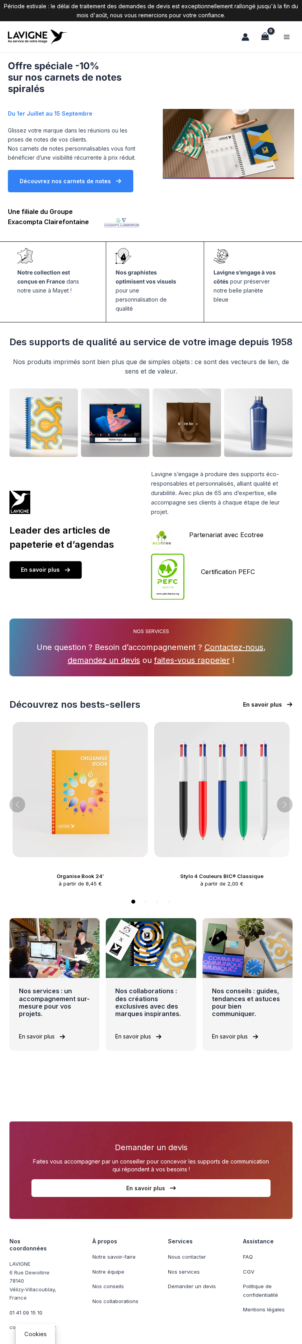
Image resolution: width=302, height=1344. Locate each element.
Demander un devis (192, 1286)
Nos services (184, 1272)
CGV (248, 1272)
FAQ (248, 1257)
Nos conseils (108, 1286)
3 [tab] (157, 901)
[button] (70, 181)
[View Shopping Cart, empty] (265, 36)
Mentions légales (264, 1309)
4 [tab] (169, 901)
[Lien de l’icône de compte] (245, 37)
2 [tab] (145, 901)
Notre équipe (108, 1272)
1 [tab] (133, 902)
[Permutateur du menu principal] (286, 36)
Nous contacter (187, 1257)
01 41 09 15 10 (25, 1312)
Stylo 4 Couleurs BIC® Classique (221, 876)
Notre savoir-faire (114, 1257)
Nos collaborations (115, 1301)
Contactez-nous (233, 647)
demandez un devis (104, 660)
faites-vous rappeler (192, 660)
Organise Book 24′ (80, 876)
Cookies (35, 1334)
